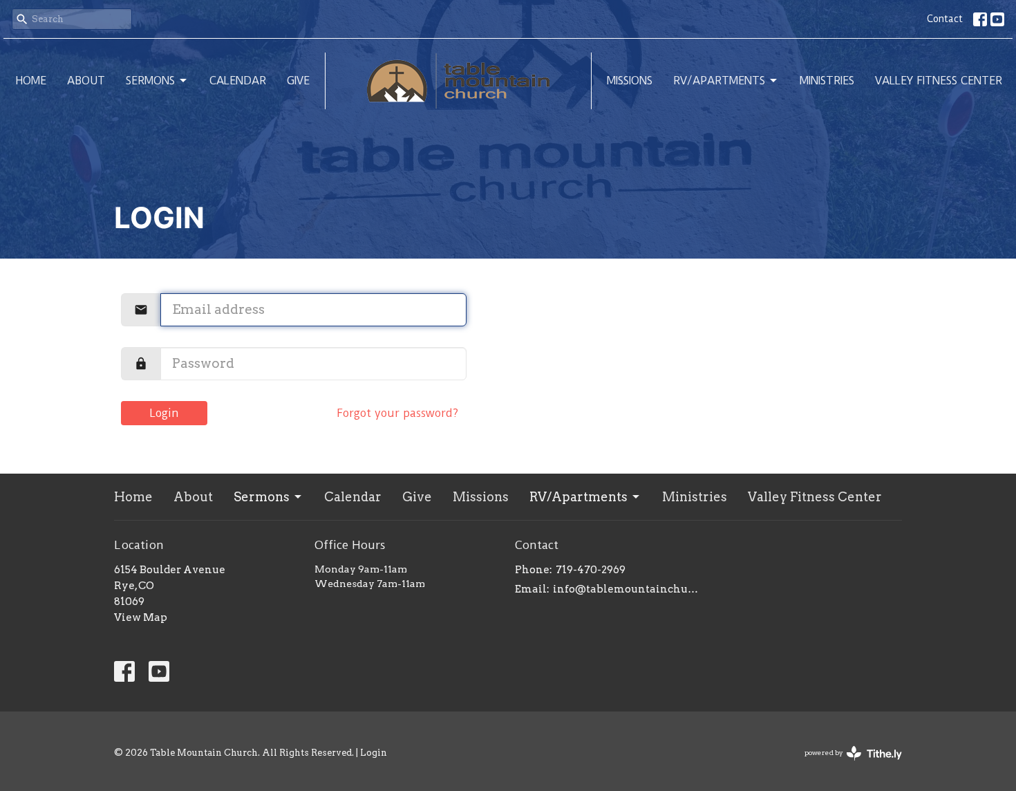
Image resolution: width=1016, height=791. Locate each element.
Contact (945, 18)
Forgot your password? (397, 413)
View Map (140, 617)
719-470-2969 (590, 570)
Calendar (237, 80)
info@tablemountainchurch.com (627, 589)
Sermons (150, 80)
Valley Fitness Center (938, 80)
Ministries (827, 80)
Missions (629, 80)
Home (31, 80)
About (86, 80)
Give (298, 80)
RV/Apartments (719, 80)
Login (164, 413)
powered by (846, 764)
